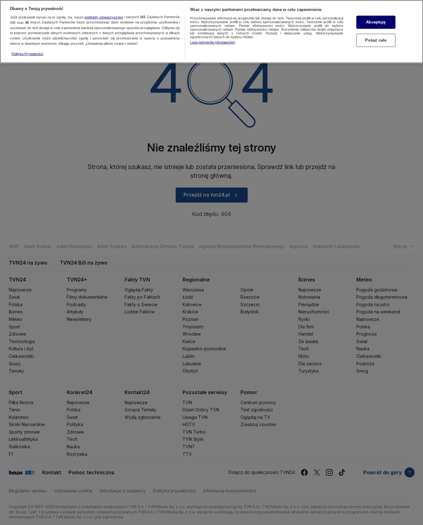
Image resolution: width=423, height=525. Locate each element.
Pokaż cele (375, 40)
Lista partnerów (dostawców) (212, 42)
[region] (211, 31)
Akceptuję (375, 22)
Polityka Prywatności (27, 54)
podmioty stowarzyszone (104, 17)
